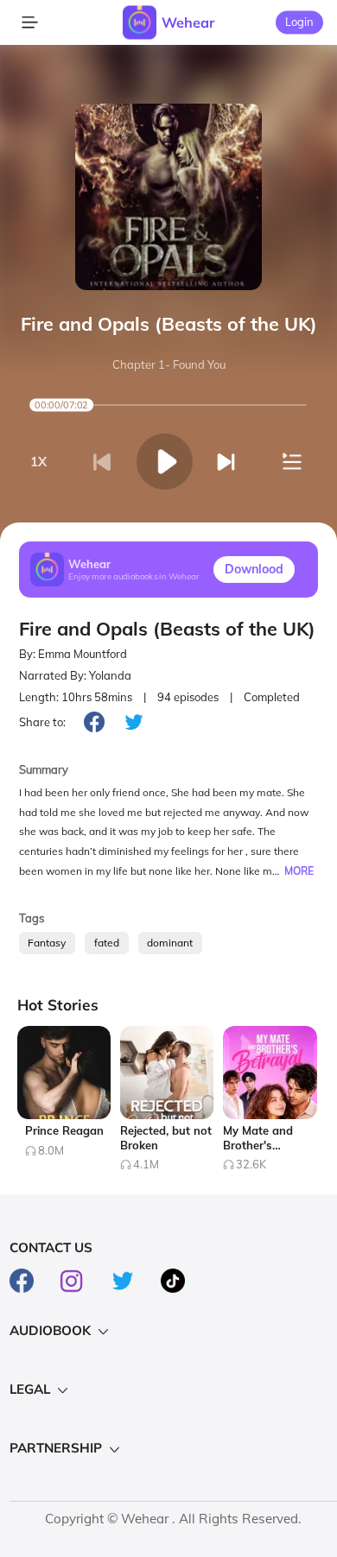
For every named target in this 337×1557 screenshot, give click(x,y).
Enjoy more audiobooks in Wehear (134, 576)
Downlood (254, 569)
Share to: (42, 722)
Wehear (188, 22)
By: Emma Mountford (73, 654)
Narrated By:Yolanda (75, 675)
